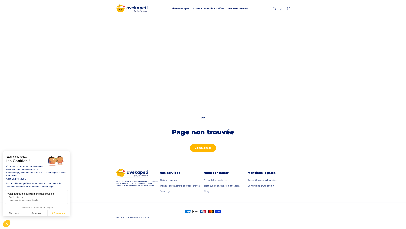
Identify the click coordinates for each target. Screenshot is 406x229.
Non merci (14, 213)
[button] (6, 223)
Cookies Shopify (16, 197)
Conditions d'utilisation (261, 185)
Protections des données (262, 180)
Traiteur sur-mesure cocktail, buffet (180, 185)
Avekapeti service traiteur (129, 217)
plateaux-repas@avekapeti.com (222, 185)
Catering (165, 191)
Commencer (203, 147)
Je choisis (36, 213)
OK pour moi (58, 213)
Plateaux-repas (168, 180)
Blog (206, 191)
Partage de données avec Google (23, 200)
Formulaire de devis (215, 180)
